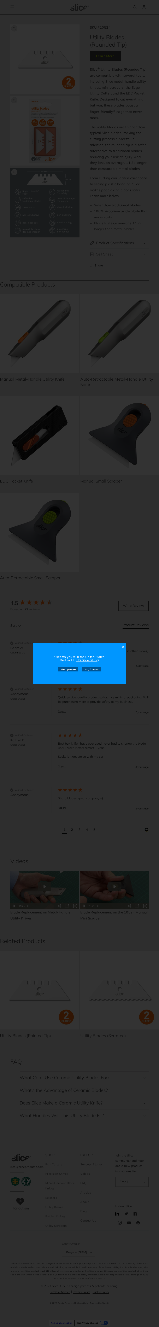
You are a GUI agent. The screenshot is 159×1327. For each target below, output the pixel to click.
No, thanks (91, 669)
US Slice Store (87, 660)
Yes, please (68, 669)
